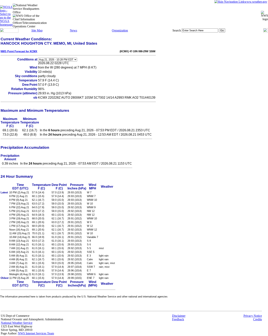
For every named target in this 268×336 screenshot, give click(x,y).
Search (176, 30)
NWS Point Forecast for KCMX (19, 51)
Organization (120, 30)
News (73, 30)
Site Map (37, 30)
